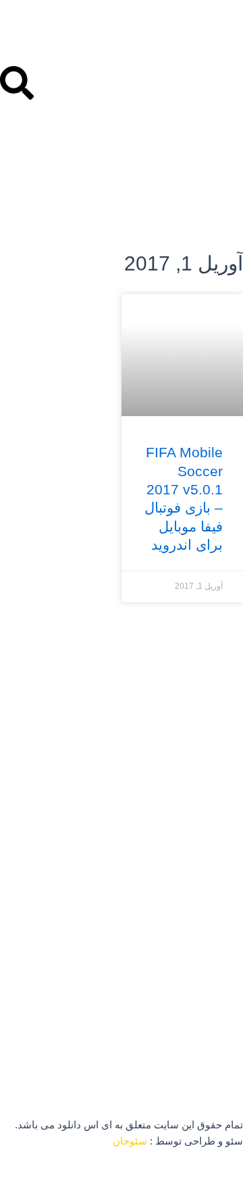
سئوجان (130, 1141)
